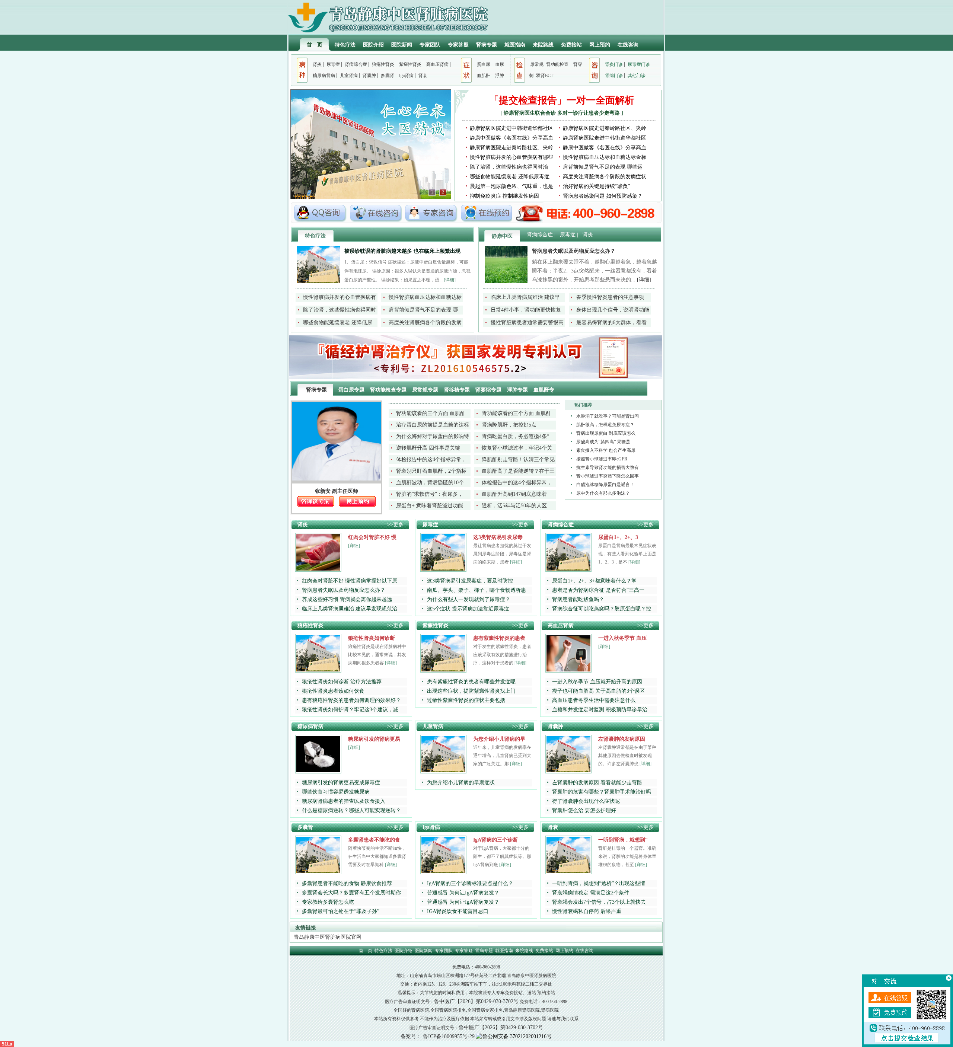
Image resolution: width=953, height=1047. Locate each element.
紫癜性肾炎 (410, 64)
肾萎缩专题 (489, 390)
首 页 (314, 45)
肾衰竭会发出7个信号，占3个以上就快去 (599, 902)
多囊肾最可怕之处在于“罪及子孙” (340, 911)
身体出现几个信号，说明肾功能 (612, 310)
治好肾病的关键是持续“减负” (596, 186)
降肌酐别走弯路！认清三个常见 (518, 459)
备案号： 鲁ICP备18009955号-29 (438, 1036)
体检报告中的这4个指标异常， (431, 459)
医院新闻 (401, 45)
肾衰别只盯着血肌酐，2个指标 (431, 471)
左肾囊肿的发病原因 (621, 739)
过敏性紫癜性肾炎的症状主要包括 (466, 700)
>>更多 (395, 524)
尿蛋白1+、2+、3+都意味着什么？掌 (594, 581)
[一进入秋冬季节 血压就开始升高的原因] (568, 670)
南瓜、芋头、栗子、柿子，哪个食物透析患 (476, 590)
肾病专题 (486, 45)
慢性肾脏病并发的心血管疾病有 (339, 297)
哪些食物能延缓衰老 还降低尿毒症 (509, 176)
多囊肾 (387, 75)
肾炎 (317, 64)
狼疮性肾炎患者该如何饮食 (333, 691)
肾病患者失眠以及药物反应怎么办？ (573, 251)
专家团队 (430, 45)
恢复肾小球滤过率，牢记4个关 (517, 448)
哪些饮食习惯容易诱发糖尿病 (336, 792)
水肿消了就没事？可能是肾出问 (607, 416)
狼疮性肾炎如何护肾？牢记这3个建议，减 (350, 709)
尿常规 (537, 64)
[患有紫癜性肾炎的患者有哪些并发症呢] (443, 670)
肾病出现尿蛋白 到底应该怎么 (605, 433)
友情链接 (305, 928)
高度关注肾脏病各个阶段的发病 (425, 322)
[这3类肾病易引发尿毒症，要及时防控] (443, 569)
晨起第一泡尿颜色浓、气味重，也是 (511, 186)
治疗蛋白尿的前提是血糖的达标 (432, 425)
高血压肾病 (437, 64)
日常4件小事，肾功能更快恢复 (526, 310)
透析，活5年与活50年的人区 (514, 505)
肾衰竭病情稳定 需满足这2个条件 (590, 893)
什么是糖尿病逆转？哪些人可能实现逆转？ (351, 810)
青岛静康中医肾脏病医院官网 (327, 937)
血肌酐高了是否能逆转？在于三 (518, 471)
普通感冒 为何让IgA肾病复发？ (463, 893)
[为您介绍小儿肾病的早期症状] (443, 770)
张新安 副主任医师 (336, 491)
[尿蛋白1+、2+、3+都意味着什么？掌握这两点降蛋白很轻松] (568, 569)
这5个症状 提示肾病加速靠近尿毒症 (468, 609)
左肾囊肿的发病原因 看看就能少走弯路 (597, 782)
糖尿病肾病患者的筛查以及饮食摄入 (343, 801)
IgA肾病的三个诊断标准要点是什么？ (470, 883)
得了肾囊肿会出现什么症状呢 (586, 801)
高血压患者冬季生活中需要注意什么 (593, 700)
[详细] (450, 280)
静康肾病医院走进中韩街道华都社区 (511, 128)
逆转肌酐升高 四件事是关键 (428, 448)
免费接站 (571, 45)
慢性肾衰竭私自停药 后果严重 (586, 911)
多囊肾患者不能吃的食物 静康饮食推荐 (347, 883)
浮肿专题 (518, 390)
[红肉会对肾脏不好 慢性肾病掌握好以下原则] (318, 569)
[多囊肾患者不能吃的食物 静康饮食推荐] (318, 871)
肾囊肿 (369, 75)
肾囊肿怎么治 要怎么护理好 (584, 810)
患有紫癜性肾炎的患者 (499, 638)
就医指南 (514, 45)
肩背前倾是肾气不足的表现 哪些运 (603, 167)
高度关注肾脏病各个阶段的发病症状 (604, 176)
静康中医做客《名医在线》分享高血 (511, 138)
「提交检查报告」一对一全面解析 (561, 100)
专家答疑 (458, 45)
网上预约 (599, 45)
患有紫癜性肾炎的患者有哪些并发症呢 (471, 681)
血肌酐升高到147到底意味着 (514, 494)
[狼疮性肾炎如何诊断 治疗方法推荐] (318, 670)
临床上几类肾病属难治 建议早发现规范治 (349, 609)
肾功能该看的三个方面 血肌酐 (430, 413)
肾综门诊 (614, 75)
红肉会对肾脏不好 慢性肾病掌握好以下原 (349, 581)
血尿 (499, 64)
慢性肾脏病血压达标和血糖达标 (425, 297)
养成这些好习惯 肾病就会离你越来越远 (347, 599)
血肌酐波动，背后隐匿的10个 (430, 482)
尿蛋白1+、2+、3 (618, 537)
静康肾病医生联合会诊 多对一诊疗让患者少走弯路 (562, 113)
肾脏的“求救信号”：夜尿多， (429, 494)
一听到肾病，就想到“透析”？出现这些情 (598, 883)
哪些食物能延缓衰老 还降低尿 (337, 322)
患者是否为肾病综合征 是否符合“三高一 (598, 590)
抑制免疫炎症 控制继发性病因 (504, 196)
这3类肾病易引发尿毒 (498, 537)
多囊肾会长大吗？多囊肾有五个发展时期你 (351, 893)
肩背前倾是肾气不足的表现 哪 (423, 310)
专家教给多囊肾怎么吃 (328, 902)
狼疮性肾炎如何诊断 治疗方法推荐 (342, 681)
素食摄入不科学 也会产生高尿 (605, 450)
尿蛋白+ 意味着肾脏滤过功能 (429, 505)
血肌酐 (483, 75)
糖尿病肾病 (324, 75)
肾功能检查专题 (389, 390)
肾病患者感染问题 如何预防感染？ (603, 196)
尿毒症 (333, 64)
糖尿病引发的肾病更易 (374, 739)
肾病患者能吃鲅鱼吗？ (578, 599)
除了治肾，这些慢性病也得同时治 (509, 167)
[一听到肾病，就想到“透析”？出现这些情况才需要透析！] (568, 871)
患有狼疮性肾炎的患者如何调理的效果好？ (351, 700)
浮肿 (499, 75)
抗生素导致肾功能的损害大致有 (607, 467)
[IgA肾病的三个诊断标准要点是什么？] (443, 871)
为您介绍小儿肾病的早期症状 (461, 782)
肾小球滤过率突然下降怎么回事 (607, 476)
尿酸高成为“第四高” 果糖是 (603, 441)
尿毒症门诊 (639, 64)
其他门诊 (637, 75)
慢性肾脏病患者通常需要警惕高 (527, 322)
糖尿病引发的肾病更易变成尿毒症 (341, 782)
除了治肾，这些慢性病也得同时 (339, 310)
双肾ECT (544, 75)
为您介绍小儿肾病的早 (499, 739)
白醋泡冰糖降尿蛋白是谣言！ (605, 484)
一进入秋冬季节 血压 (622, 638)
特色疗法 (345, 45)
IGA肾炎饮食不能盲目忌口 (457, 911)
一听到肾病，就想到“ (623, 840)
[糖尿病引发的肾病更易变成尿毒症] (318, 770)
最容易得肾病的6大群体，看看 (611, 322)
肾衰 (422, 75)
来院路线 (543, 45)
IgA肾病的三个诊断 (495, 840)
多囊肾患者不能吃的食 (374, 840)
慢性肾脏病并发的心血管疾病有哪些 (511, 157)
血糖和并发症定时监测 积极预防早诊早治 (599, 709)
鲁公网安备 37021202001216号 (517, 1036)
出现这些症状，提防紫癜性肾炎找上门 (471, 691)
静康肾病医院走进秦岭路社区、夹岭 (604, 128)
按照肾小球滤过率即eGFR (601, 459)
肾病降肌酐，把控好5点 (509, 425)
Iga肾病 (406, 75)
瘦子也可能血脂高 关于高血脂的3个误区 (598, 691)
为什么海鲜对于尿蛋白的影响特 (432, 436)
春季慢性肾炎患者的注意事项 (610, 297)
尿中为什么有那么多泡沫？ (603, 493)
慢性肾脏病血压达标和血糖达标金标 (604, 157)
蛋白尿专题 (352, 390)
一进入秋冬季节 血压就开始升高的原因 (597, 681)
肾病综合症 (356, 64)
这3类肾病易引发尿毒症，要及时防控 (470, 581)
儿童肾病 (349, 75)
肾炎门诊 (614, 64)
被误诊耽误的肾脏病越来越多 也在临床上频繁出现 (402, 251)
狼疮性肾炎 (383, 64)
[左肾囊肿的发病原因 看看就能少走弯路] (568, 770)
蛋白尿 (483, 64)
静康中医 (502, 236)
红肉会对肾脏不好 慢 (372, 537)
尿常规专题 (426, 390)
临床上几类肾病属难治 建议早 (525, 297)
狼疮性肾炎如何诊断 (371, 638)
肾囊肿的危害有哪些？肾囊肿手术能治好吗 (601, 792)
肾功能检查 (557, 64)
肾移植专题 (457, 390)
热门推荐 (583, 405)
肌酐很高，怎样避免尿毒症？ (605, 424)
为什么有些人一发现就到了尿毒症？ (468, 599)
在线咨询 (628, 45)
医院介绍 (373, 45)
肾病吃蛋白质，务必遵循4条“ (515, 436)
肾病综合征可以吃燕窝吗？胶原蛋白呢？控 (601, 609)
